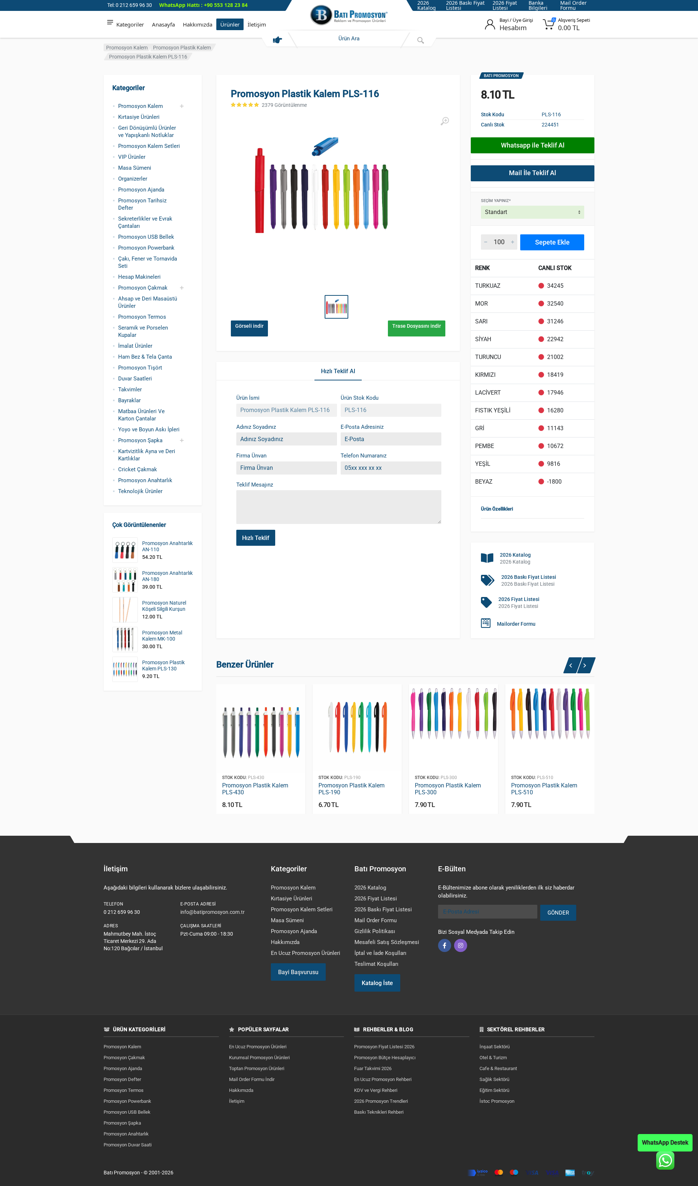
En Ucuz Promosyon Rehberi (383, 1079)
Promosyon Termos (142, 317)
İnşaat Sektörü (495, 1046)
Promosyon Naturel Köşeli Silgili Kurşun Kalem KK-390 (164, 609)
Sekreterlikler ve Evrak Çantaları (145, 222)
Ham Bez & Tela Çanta (145, 357)
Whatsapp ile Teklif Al (533, 145)
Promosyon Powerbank (146, 248)
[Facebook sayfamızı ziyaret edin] (444, 945)
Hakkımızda (197, 24)
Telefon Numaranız (363, 455)
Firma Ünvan (251, 455)
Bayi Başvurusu (298, 972)
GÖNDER (558, 912)
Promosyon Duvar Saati (128, 1144)
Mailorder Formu (516, 624)
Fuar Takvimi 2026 (373, 1068)
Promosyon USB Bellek (146, 237)
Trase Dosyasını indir (416, 326)
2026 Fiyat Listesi (518, 599)
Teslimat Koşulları (376, 964)
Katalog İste (377, 983)
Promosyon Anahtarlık (145, 480)
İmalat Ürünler (135, 346)
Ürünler (230, 24)
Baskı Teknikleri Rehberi (379, 1112)
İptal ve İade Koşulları (380, 953)
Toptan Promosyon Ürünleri (256, 1068)
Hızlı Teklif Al (338, 371)
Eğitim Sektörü (494, 1090)
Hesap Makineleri (139, 277)
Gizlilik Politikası (374, 931)
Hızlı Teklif (255, 537)
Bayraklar (129, 400)
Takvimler (130, 389)
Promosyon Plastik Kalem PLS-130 (163, 665)
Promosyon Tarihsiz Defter (142, 204)
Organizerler (132, 179)
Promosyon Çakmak (143, 288)
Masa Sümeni (134, 168)
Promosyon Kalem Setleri (149, 146)
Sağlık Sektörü (494, 1079)
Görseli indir (249, 326)
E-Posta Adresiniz (362, 427)
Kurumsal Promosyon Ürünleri (259, 1057)
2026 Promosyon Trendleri (381, 1101)
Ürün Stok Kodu (359, 398)
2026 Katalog (515, 555)
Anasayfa (163, 24)
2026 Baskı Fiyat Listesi (528, 577)
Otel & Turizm (493, 1057)
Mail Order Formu (375, 920)
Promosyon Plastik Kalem (182, 48)
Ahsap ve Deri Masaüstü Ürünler (147, 302)
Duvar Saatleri (135, 378)
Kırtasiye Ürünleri (139, 117)
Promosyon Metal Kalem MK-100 (162, 636)
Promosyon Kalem (127, 48)
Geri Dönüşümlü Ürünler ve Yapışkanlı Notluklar (147, 131)
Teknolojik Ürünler (140, 491)
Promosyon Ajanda (141, 189)
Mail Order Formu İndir (251, 1079)
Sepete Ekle (552, 242)
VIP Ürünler (131, 157)
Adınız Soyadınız (256, 427)
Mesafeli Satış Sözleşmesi (386, 942)
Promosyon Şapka (140, 440)
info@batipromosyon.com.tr (212, 912)
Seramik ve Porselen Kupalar (143, 331)
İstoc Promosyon (497, 1101)
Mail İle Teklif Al (532, 173)
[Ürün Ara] (421, 40)
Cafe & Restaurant (498, 1068)
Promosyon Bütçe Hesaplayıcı (385, 1057)
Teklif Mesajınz (254, 484)
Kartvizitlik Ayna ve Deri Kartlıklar (146, 455)
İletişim (257, 24)
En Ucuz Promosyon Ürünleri (305, 953)
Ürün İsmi (248, 398)
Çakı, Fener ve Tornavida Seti (147, 262)
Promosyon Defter (122, 1079)
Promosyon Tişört (140, 367)
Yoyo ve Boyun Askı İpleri (149, 429)
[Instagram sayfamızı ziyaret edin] (460, 945)
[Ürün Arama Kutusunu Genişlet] (277, 40)
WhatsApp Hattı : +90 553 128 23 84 (203, 5)
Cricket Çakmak (137, 469)
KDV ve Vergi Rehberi (375, 1090)
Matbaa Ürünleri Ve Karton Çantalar (141, 415)
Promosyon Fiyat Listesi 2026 (384, 1046)
